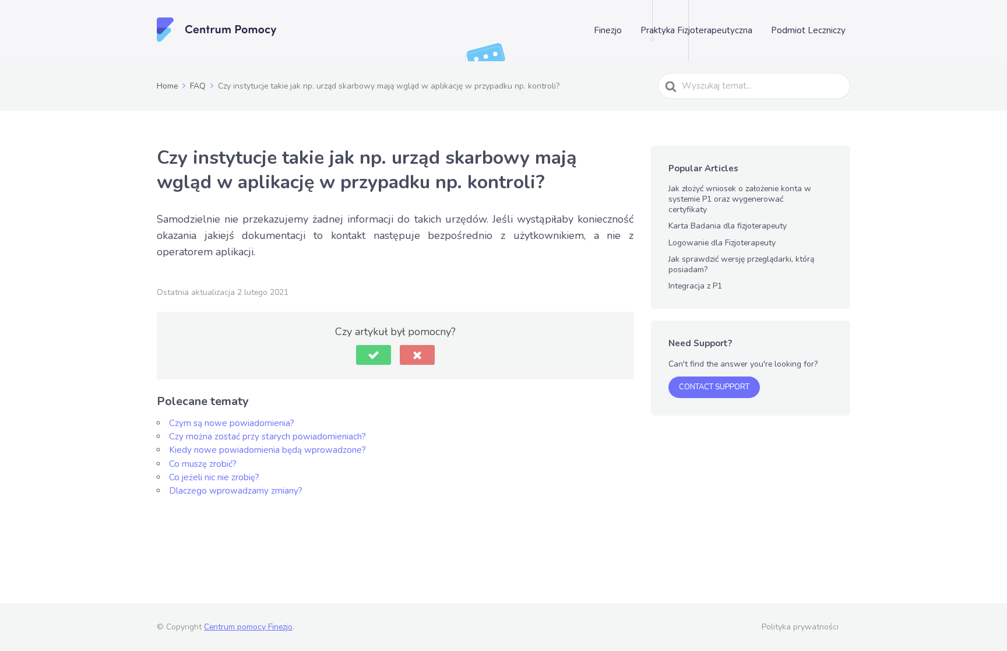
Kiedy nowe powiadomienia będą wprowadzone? (267, 450)
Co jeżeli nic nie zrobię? (214, 477)
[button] (373, 355)
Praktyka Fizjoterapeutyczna (696, 30)
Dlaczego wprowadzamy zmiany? (235, 491)
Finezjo (608, 30)
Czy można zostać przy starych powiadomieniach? (267, 436)
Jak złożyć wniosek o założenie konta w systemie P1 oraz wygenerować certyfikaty (739, 199)
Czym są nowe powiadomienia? (231, 423)
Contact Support (714, 387)
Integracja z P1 (695, 285)
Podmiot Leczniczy (808, 30)
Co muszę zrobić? (203, 464)
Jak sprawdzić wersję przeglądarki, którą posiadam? (741, 264)
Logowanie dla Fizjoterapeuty (722, 242)
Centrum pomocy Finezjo (248, 626)
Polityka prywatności (800, 626)
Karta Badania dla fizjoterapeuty (727, 225)
